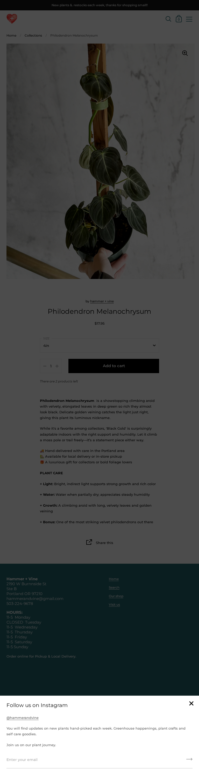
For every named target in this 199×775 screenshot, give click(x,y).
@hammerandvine (22, 718)
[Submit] (189, 761)
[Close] (191, 704)
